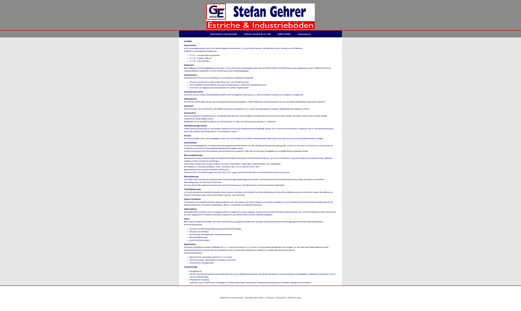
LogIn (299, 298)
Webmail (291, 298)
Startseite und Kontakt (254, 298)
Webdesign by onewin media (231, 298)
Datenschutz (281, 298)
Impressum (269, 298)
